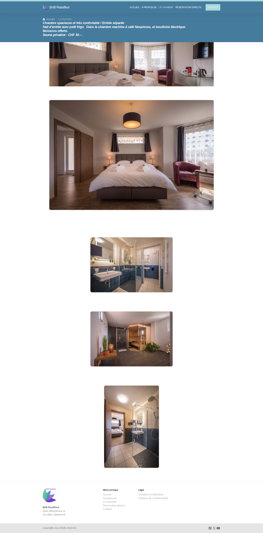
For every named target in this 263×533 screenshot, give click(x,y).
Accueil (50, 19)
